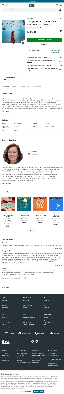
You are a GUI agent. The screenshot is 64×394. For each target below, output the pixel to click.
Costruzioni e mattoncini (29, 317)
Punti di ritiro (5, 353)
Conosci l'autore (37, 87)
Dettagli (14, 87)
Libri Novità (4, 300)
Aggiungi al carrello (45, 39)
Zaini (45, 324)
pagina (51, 261)
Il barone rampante (40, 215)
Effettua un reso (21, 358)
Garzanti (45, 24)
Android (34, 255)
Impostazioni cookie (25, 391)
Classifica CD (47, 303)
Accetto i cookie (38, 391)
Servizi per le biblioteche (38, 353)
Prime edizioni (26, 300)
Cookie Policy (20, 388)
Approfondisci (6, 183)
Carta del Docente (45, 57)
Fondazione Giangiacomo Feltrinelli (54, 360)
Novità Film (5, 317)
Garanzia (19, 360)
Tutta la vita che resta (8, 216)
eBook (3, 310)
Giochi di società (27, 322)
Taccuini (46, 317)
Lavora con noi (36, 360)
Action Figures (26, 327)
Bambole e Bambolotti (28, 324)
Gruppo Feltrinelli (52, 353)
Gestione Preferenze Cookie (24, 362)
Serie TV (4, 324)
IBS (33, 35)
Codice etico (35, 362)
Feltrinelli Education (52, 363)
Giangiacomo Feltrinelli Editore (54, 356)
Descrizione (5, 87)
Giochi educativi (27, 320)
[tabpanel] (13, 31)
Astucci (46, 327)
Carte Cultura (20, 355)
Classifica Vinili (48, 310)
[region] (32, 382)
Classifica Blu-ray (6, 322)
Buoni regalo (5, 355)
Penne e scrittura (48, 322)
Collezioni (25, 307)
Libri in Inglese (5, 307)
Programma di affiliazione (39, 355)
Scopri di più (58, 248)
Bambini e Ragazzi (7, 327)
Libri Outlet (4, 305)
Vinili (45, 305)
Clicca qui (5, 278)
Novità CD (46, 300)
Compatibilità (24, 87)
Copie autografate (27, 305)
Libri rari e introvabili (28, 303)
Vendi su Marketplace (37, 358)
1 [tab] (13, 43)
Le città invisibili (24, 215)
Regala (45, 44)
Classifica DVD (6, 320)
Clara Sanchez (32, 24)
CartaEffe (4, 358)
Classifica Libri (5, 303)
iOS (29, 255)
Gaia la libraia (5, 360)
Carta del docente (22, 353)
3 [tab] (33, 230)
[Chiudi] (61, 374)
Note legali (5, 287)
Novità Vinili (47, 307)
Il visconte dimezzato (56, 216)
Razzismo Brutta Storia (53, 365)
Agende (46, 320)
